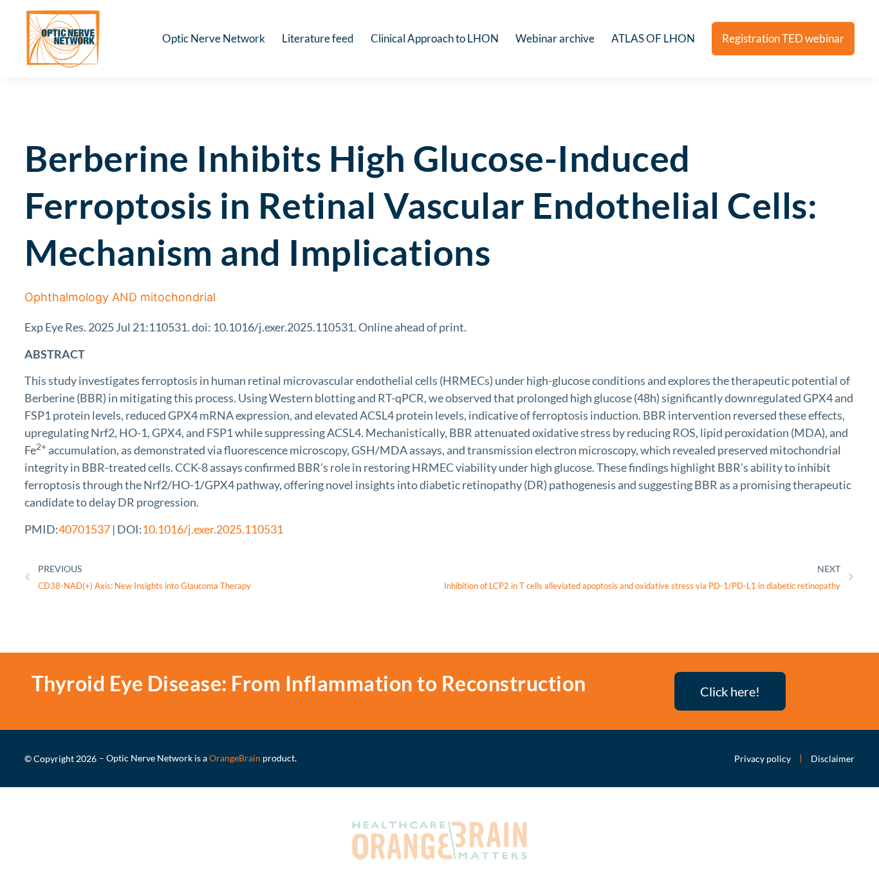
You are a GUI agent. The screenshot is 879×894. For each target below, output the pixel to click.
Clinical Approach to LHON (435, 38)
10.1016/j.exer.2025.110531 (212, 529)
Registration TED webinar (783, 38)
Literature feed (318, 38)
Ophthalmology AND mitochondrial (120, 297)
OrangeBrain (235, 757)
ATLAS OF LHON (653, 38)
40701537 (84, 529)
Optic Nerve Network (213, 38)
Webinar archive (555, 38)
